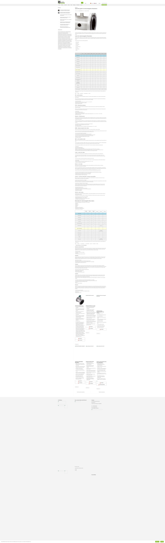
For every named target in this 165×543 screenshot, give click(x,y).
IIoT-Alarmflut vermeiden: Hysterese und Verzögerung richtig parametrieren (64, 24)
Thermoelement (69, 47)
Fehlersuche (65, 36)
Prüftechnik (64, 45)
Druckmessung (59, 35)
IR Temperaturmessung (68, 40)
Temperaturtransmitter (65, 47)
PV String (69, 45)
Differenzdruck (64, 34)
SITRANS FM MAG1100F (90, 361)
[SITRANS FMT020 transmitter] (91, 300)
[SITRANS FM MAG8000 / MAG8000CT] (80, 353)
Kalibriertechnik (59, 41)
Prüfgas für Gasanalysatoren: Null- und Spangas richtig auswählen (65, 19)
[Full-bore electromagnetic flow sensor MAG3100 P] (101, 353)
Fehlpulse (69, 36)
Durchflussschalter (69, 35)
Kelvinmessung (67, 41)
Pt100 (66, 45)
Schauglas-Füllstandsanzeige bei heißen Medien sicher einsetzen (66, 15)
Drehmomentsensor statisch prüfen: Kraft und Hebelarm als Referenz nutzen (65, 17)
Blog (85, 3)
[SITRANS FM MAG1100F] (91, 353)
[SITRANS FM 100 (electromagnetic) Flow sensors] (101, 302)
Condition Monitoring (60, 34)
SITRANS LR (68, 46)
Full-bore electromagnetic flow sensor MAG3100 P (101, 362)
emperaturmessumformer (61, 36)
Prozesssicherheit (60, 45)
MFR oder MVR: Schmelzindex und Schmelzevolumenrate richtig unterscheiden (65, 27)
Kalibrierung (63, 41)
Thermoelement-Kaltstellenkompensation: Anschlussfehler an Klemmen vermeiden (65, 10)
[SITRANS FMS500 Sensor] (80, 300)
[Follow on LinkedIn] (87, 3)
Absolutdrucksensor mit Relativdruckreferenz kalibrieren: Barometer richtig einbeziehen (65, 22)
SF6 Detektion (65, 46)
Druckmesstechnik (69, 34)
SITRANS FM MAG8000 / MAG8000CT (79, 362)
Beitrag (76, 7)
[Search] (82, 3)
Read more (77, 344)
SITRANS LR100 (60, 47)
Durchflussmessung (64, 35)
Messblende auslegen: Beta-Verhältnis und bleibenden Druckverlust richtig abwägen (65, 12)
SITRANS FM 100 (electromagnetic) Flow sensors (100, 312)
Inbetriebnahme (59, 40)
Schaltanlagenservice (60, 46)
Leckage (70, 41)
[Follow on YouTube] (88, 3)
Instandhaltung (63, 40)
